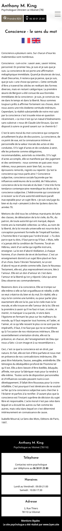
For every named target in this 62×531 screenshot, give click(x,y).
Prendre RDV (12, 18)
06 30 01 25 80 (35, 18)
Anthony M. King (19, 6)
